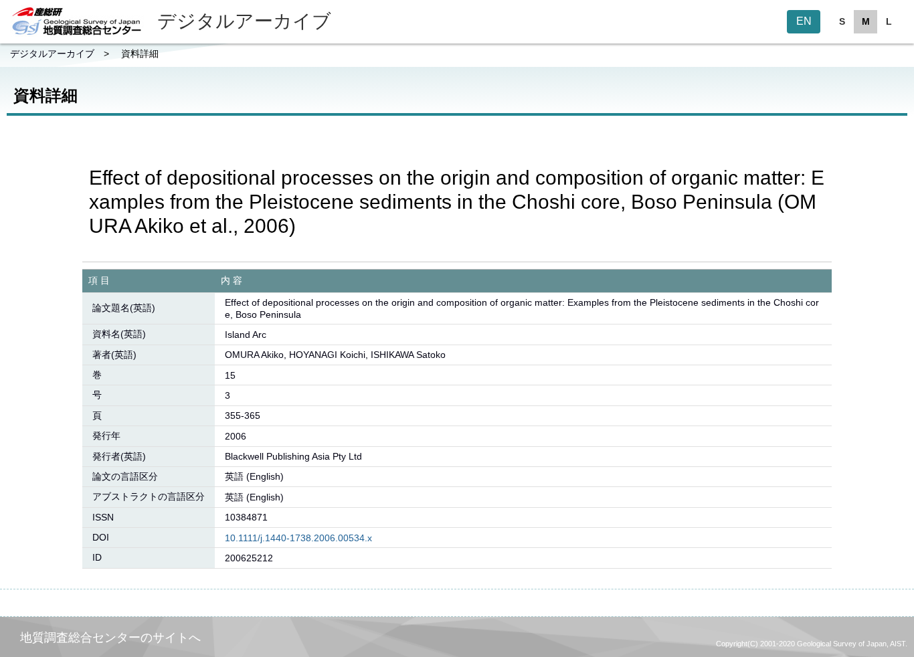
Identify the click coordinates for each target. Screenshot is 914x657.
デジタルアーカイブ (52, 53)
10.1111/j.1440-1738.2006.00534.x (298, 538)
